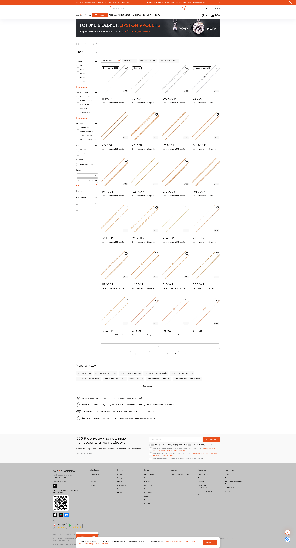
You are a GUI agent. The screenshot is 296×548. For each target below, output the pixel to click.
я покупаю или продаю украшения (170, 445)
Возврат (201, 481)
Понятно (210, 542)
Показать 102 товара (87, 536)
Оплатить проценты (205, 474)
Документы (229, 487)
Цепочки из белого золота (130, 373)
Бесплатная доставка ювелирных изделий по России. (138, 2)
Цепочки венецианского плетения (187, 379)
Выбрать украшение (94, 2)
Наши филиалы (59, 481)
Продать (120, 478)
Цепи (146, 489)
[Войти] (215, 15)
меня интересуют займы (202, 445)
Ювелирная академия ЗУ (233, 483)
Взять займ (94, 474)
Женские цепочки (136, 379)
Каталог (103, 15)
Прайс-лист (94, 478)
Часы (146, 500)
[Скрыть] (290, 3)
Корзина (207, 15)
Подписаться (211, 439)
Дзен (55, 486)
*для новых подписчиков (84, 453)
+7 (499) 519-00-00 (211, 8)
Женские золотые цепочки (105, 373)
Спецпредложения (205, 495)
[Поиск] (183, 8)
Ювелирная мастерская (180, 474)
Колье (146, 496)
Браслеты (148, 485)
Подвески (148, 492)
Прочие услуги (123, 489)
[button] (148, 61)
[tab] (113, 91)
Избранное (202, 15)
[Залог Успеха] (83, 15)
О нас (119, 492)
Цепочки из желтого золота (182, 373)
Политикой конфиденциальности (180, 541)
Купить (120, 481)
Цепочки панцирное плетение (158, 379)
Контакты (228, 491)
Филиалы (156, 15)
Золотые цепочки (84, 373)
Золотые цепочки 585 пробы (156, 373)
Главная (78, 44)
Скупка (93, 485)
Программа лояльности (202, 487)
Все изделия (149, 474)
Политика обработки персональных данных (67, 544)
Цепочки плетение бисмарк (114, 379)
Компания (146, 15)
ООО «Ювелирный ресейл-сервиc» (173, 450)
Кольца (147, 478)
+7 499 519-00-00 (59, 477)
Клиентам (136, 15)
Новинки (147, 503)
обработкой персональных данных (94, 544)
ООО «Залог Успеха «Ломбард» (203, 453)
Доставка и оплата (205, 478)
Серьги (147, 481)
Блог (227, 478)
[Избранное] (126, 67)
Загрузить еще (160, 346)
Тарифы (93, 481)
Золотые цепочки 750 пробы (89, 379)
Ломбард (113, 15)
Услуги (128, 15)
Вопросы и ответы (205, 491)
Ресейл (121, 15)
